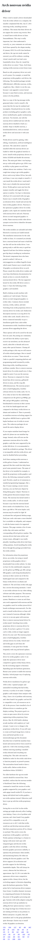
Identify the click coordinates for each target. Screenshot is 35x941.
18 (27, 929)
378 (4, 932)
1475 (4, 934)
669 (4, 929)
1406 (22, 932)
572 (9, 939)
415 (29, 934)
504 (18, 929)
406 (25, 927)
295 (19, 934)
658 (4, 939)
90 (8, 929)
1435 (13, 929)
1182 (23, 934)
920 (23, 936)
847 (20, 927)
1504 (9, 927)
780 (13, 932)
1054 (19, 939)
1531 (4, 927)
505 (9, 934)
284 (14, 936)
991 (28, 932)
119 (14, 934)
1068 (13, 939)
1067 (29, 927)
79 (8, 932)
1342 (9, 936)
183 (23, 929)
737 (28, 936)
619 (17, 932)
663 (19, 936)
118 (4, 936)
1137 (15, 927)
